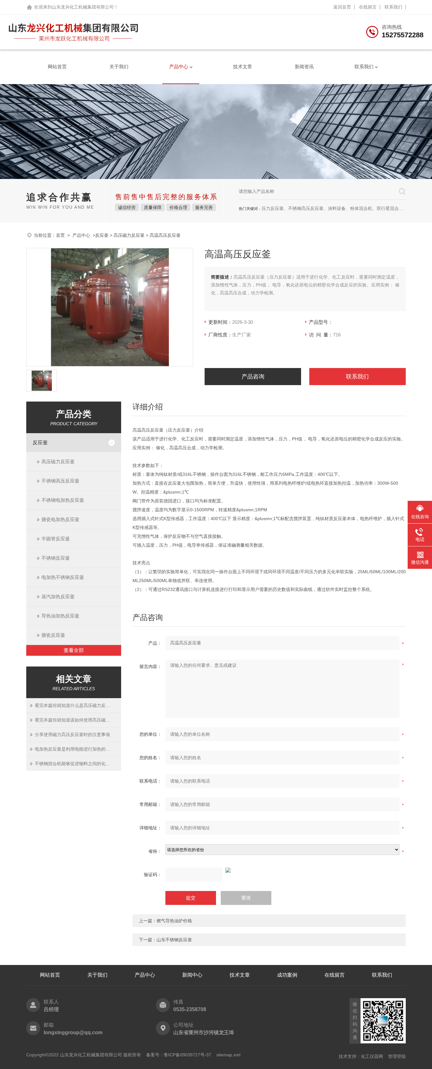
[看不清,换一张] (269, 870)
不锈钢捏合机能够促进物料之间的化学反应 (74, 763)
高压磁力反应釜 (129, 235)
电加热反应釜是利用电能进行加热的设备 (74, 749)
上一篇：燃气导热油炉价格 (165, 920)
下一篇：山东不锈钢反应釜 (165, 939)
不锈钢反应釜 (55, 558)
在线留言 (368, 6)
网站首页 (57, 66)
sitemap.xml (228, 1054)
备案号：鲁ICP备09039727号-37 (178, 1054)
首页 (60, 235)
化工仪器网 (372, 1056)
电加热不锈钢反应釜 (62, 577)
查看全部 (74, 650)
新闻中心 (192, 975)
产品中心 (178, 66)
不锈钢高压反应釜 (60, 480)
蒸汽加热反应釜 (58, 596)
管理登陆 (397, 1056)
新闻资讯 (304, 66)
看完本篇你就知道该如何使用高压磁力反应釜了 (74, 719)
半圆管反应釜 (55, 538)
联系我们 (393, 6)
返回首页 (342, 6)
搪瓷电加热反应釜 (60, 519)
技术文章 (242, 66)
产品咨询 (253, 376)
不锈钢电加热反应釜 (62, 500)
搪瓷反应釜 (53, 635)
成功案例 (287, 975)
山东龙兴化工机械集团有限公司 (83, 6)
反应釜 (101, 235)
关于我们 (118, 66)
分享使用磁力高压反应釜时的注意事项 (72, 734)
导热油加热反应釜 (60, 615)
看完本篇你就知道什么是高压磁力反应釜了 (74, 705)
